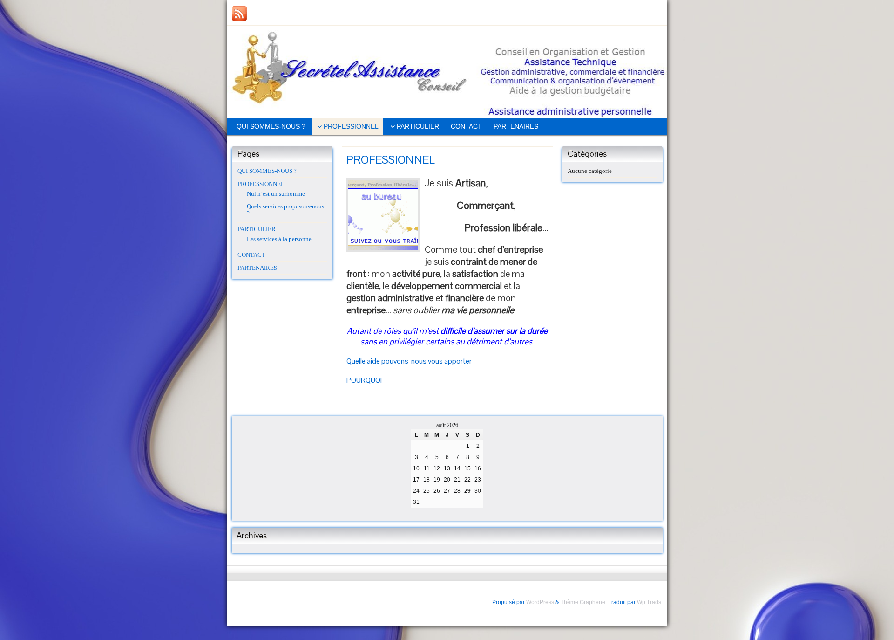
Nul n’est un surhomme (276, 193)
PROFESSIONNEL (351, 126)
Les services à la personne (279, 238)
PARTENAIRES (516, 126)
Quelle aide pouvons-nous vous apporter (409, 361)
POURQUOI (364, 380)
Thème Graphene (583, 602)
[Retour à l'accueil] (447, 72)
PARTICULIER (418, 126)
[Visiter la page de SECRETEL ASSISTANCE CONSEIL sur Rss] (239, 13)
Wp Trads (649, 602)
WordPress (540, 602)
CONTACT (466, 126)
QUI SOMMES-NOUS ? (271, 126)
